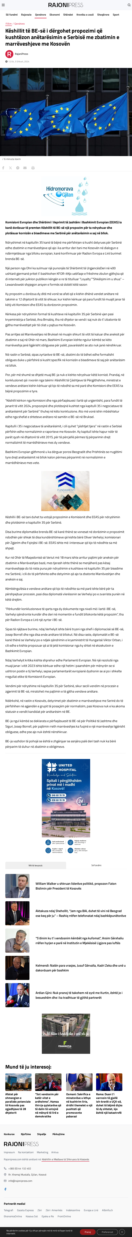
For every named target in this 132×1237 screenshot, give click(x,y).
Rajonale (26, 15)
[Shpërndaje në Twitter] (10, 168)
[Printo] (32, 168)
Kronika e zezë (85, 15)
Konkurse (9, 1134)
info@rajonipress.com (20, 1181)
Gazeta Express (25, 1210)
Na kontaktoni (26, 1152)
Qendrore (40, 15)
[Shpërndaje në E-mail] (25, 168)
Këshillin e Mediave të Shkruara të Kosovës (65, 1159)
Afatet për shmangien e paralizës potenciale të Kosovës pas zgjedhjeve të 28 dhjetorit (18, 1103)
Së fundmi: (96, 865)
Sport (116, 15)
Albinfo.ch (107, 1210)
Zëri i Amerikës (54, 1210)
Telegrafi (8, 1210)
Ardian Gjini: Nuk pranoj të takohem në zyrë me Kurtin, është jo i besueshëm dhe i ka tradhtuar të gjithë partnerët (79, 995)
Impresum (9, 1152)
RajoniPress (21, 54)
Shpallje (41, 1134)
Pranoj (88, 1232)
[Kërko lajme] (129, 5)
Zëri (40, 1210)
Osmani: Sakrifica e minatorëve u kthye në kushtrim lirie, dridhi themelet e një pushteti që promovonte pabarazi (79, 1105)
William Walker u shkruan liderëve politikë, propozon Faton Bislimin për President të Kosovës (76, 886)
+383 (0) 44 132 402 (19, 1168)
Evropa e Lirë (91, 1210)
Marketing (42, 1152)
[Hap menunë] (3, 5)
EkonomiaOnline (13, 1216)
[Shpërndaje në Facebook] (3, 168)
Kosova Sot (32, 1216)
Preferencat (107, 1232)
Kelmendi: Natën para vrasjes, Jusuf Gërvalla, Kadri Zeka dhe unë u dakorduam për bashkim (81, 968)
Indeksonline (73, 1210)
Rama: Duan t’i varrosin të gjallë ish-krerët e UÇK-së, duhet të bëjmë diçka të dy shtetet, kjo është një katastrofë (109, 1103)
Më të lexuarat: (36, 865)
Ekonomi (55, 15)
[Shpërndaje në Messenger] (17, 168)
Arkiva (54, 1152)
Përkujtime (58, 1134)
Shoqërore (103, 15)
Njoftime (26, 1134)
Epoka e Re (48, 1216)
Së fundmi (12, 15)
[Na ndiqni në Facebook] (5, 1189)
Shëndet (68, 15)
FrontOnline (64, 1216)
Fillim (9, 24)
